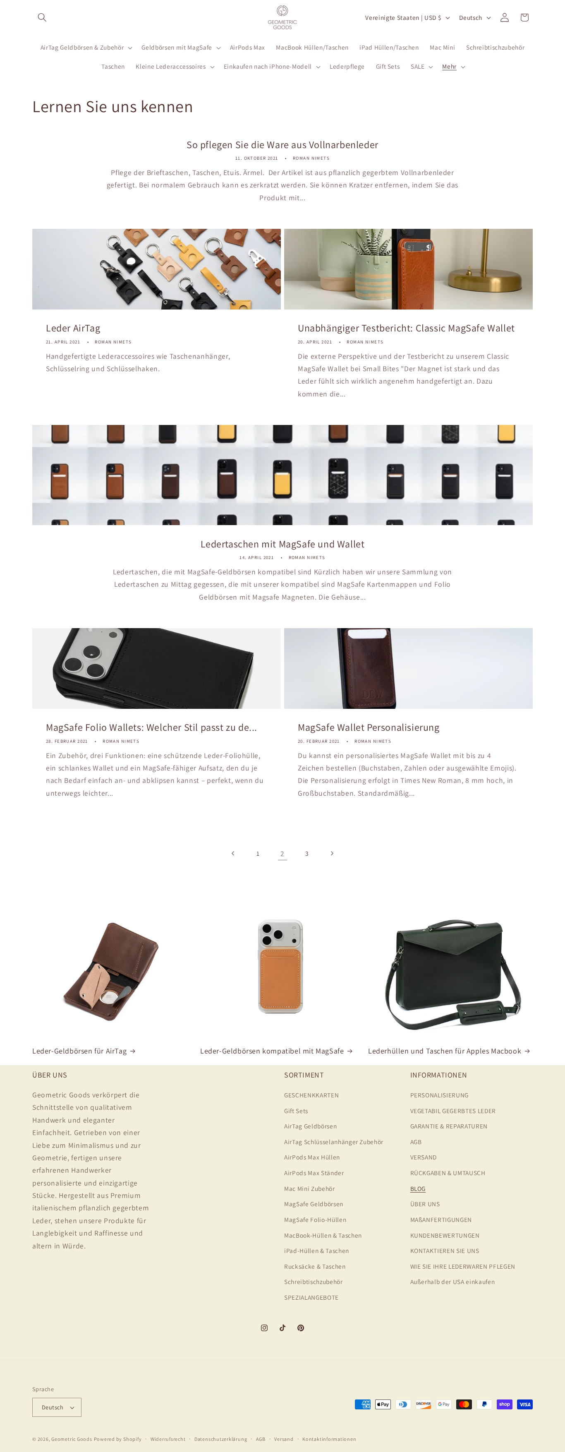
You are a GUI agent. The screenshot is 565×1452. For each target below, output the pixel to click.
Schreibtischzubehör (313, 1281)
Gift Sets (296, 1110)
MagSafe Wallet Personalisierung (369, 727)
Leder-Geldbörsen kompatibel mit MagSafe (272, 1051)
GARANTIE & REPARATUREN (449, 1126)
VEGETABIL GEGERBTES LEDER (453, 1110)
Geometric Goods (71, 1439)
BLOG (418, 1188)
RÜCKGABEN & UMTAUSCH (448, 1173)
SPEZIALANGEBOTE (311, 1297)
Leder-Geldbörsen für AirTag (79, 1051)
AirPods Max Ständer (314, 1173)
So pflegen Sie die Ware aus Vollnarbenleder (282, 144)
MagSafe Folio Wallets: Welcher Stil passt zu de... (151, 727)
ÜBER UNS (425, 1204)
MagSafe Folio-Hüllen (315, 1219)
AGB (416, 1142)
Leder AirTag (73, 328)
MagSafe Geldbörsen (313, 1204)
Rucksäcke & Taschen (315, 1266)
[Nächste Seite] (332, 854)
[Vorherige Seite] (233, 854)
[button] (42, 17)
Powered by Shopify (118, 1439)
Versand (283, 1439)
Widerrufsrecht (168, 1439)
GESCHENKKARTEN (311, 1095)
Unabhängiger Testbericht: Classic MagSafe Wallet (406, 328)
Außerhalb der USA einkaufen (452, 1281)
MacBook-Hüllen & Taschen (323, 1235)
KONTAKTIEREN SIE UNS (444, 1250)
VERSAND (423, 1157)
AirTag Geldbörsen (310, 1126)
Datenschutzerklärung (220, 1439)
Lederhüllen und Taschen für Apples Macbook (444, 1051)
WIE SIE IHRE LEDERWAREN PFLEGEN (462, 1266)
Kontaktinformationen (329, 1439)
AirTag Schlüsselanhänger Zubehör (333, 1142)
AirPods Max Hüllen (312, 1157)
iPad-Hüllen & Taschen (316, 1250)
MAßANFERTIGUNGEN (441, 1219)
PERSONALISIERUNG (439, 1095)
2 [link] (282, 853)
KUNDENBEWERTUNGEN (445, 1235)
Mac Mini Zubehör (309, 1188)
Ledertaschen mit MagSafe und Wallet (283, 543)
